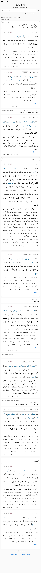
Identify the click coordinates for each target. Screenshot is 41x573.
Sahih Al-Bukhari (9, 17)
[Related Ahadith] (9, 32)
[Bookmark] (7, 32)
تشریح (36, 103)
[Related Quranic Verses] (11, 32)
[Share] (4, 32)
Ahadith (3, 17)
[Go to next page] (24, 551)
